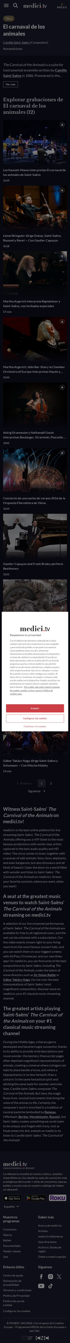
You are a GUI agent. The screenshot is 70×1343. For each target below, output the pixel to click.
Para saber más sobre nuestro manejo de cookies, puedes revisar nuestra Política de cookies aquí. (35, 690)
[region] (35, 671)
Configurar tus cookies (35, 718)
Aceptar (35, 708)
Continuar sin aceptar (35, 726)
